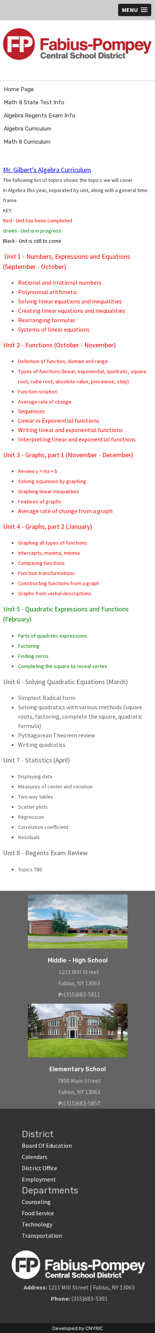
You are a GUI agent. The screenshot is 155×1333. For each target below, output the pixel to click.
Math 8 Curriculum (27, 141)
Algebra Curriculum (28, 128)
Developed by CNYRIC (77, 1328)
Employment (39, 1179)
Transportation (42, 1235)
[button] (134, 10)
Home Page (19, 89)
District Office (39, 1168)
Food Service (38, 1213)
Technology (37, 1224)
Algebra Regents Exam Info (39, 115)
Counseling (36, 1201)
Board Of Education (47, 1145)
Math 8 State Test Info (34, 102)
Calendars (34, 1156)
